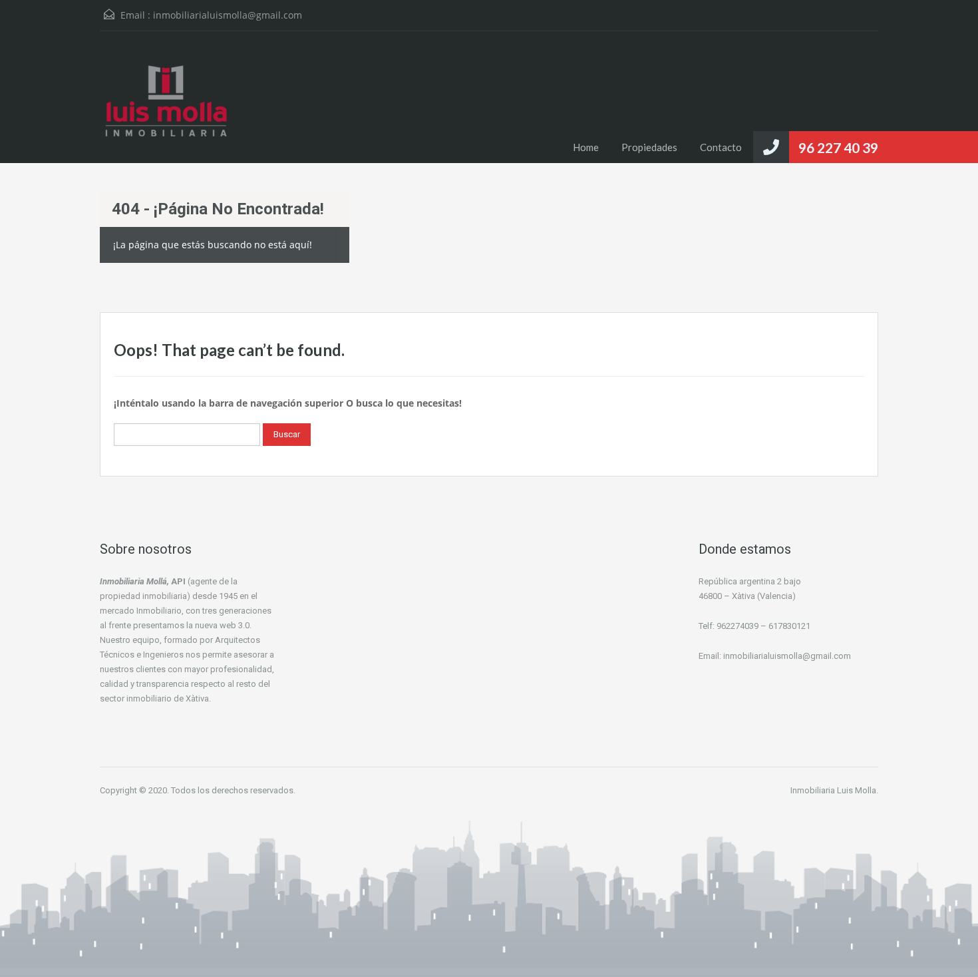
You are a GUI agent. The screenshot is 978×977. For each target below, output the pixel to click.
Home (586, 147)
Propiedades (649, 147)
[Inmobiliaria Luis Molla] (166, 107)
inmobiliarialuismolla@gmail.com (227, 15)
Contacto (721, 147)
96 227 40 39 (838, 147)
